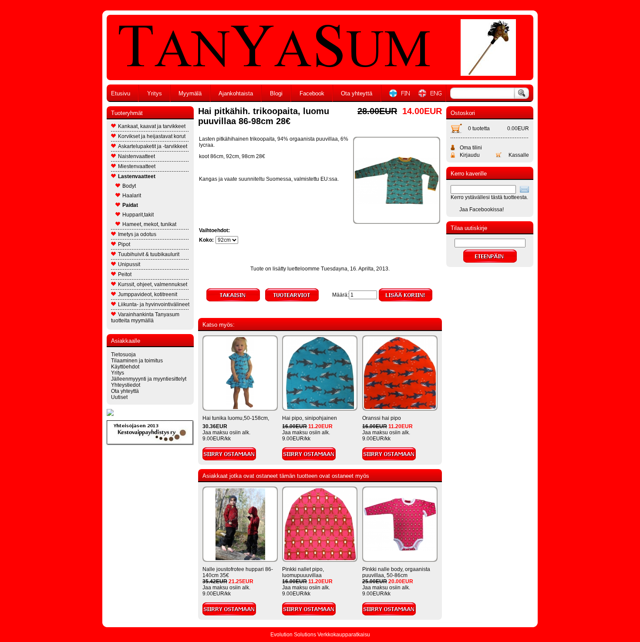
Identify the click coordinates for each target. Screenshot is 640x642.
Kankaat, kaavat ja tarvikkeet (151, 126)
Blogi (276, 93)
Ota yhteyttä (356, 93)
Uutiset (119, 397)
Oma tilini (471, 148)
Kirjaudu (470, 155)
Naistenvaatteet (136, 156)
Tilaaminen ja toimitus (137, 361)
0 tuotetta (479, 128)
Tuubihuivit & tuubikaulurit (148, 254)
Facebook (312, 93)
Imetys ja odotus (137, 234)
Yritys (154, 93)
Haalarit (131, 196)
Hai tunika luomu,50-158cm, (235, 418)
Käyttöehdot (125, 367)
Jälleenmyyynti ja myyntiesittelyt (148, 379)
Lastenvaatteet (136, 176)
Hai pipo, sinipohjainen (309, 418)
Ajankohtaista (236, 93)
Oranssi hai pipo (381, 418)
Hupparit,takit (138, 215)
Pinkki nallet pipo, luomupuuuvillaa (303, 572)
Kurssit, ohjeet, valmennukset (152, 284)
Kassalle (519, 155)
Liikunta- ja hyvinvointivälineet (153, 304)
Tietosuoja (123, 354)
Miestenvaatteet (136, 166)
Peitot (124, 274)
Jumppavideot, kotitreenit (147, 294)
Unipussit (129, 264)
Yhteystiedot (125, 385)
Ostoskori (463, 113)
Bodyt (129, 186)
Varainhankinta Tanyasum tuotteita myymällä (145, 317)
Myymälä (190, 93)
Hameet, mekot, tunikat (149, 224)
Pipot (124, 244)
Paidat (130, 205)
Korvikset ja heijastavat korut (151, 136)
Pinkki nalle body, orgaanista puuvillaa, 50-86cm (396, 572)
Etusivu (120, 93)
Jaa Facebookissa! (481, 209)
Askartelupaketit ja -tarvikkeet (152, 146)
